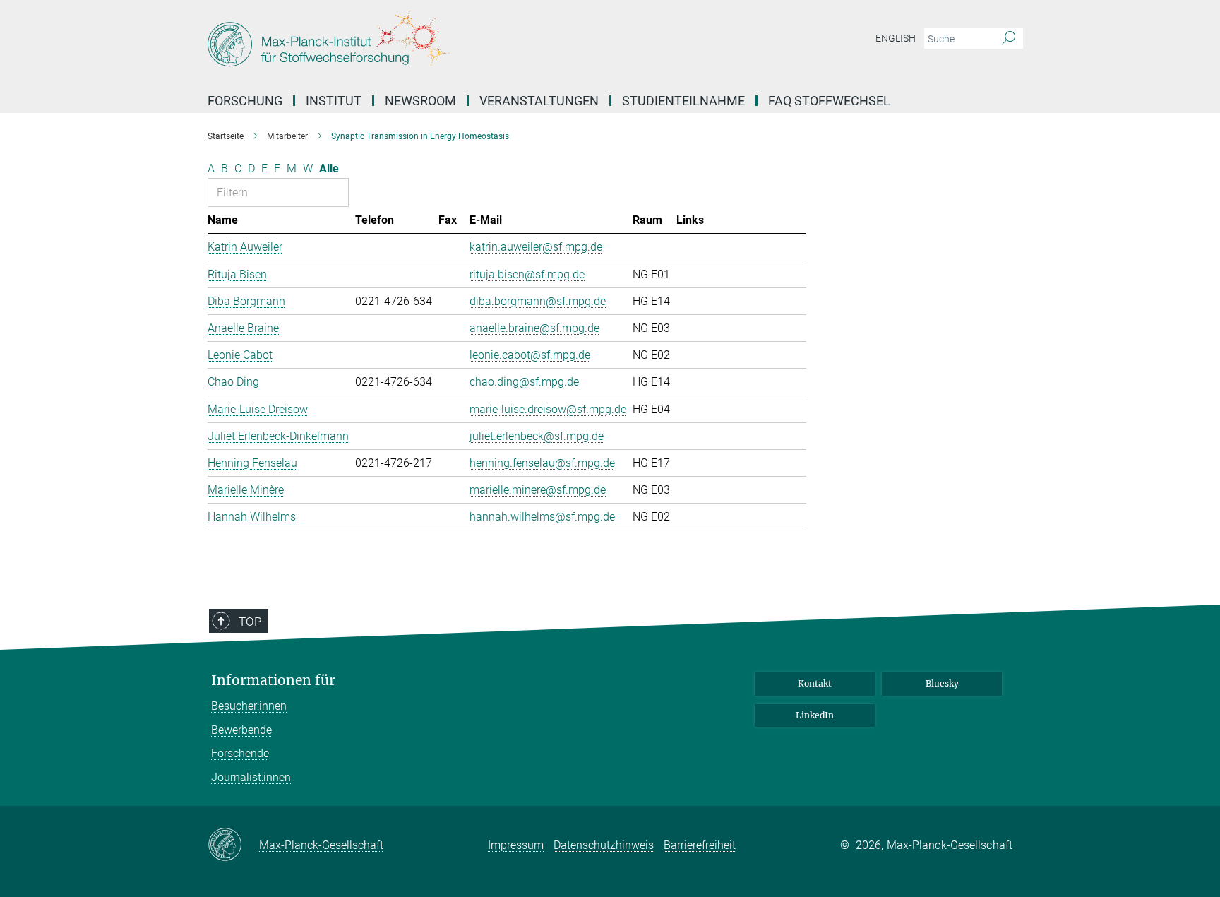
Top (250, 621)
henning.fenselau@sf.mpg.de (542, 463)
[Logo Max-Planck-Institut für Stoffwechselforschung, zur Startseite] (472, 42)
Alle (329, 168)
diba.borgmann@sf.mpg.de (538, 301)
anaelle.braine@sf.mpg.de (534, 328)
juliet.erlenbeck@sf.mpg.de (537, 436)
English (895, 38)
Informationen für (273, 680)
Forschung (245, 100)
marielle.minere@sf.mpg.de (538, 490)
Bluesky (942, 683)
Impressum (516, 845)
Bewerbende (241, 730)
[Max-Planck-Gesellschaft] (233, 845)
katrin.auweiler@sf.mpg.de (536, 247)
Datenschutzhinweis (604, 845)
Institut (333, 100)
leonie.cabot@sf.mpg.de (530, 355)
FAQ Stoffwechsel (829, 100)
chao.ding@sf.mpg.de (524, 381)
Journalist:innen (251, 777)
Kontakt (815, 683)
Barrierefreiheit (700, 845)
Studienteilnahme (683, 100)
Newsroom (420, 100)
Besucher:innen (249, 706)
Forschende (240, 753)
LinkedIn (815, 715)
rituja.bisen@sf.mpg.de (527, 274)
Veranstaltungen (539, 100)
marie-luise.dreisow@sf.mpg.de (548, 409)
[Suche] (1008, 39)
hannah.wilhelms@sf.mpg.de (542, 516)
